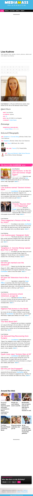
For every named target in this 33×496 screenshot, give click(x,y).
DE (18, 5)
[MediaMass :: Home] (16, 2)
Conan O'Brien (9, 129)
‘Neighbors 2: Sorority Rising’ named (15, 249)
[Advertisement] (16, 31)
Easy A (9, 143)
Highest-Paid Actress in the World (14, 309)
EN (12, 5)
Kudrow (20, 297)
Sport (22, 10)
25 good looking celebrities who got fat (16, 427)
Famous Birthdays (7, 477)
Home (2, 10)
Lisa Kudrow (7, 51)
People (7, 10)
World (18, 10)
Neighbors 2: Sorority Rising (11, 136)
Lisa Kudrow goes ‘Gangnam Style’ (15, 235)
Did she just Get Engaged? (12, 369)
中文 (25, 5)
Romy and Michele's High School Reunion (19, 153)
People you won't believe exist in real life (15, 404)
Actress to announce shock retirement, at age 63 (12, 295)
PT (22, 5)
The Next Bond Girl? (9, 321)
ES (16, 5)
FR (14, 5)
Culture (12, 10)
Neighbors (6, 140)
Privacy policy (24, 491)
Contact (18, 491)
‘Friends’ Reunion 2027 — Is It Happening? (21, 205)
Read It (16, 181)
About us (25, 490)
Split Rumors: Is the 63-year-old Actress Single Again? (21, 173)
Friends (14, 148)
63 (6, 116)
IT (20, 5)
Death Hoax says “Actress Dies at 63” (16, 354)
